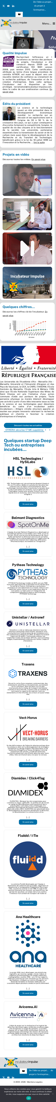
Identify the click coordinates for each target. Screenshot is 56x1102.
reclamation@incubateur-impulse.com (33, 87)
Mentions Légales (34, 1082)
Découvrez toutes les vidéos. (24, 159)
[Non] (52, 1094)
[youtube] (8, 6)
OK (28, 1098)
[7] (28, 44)
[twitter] (4, 6)
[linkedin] (13, 6)
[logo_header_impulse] (14, 20)
